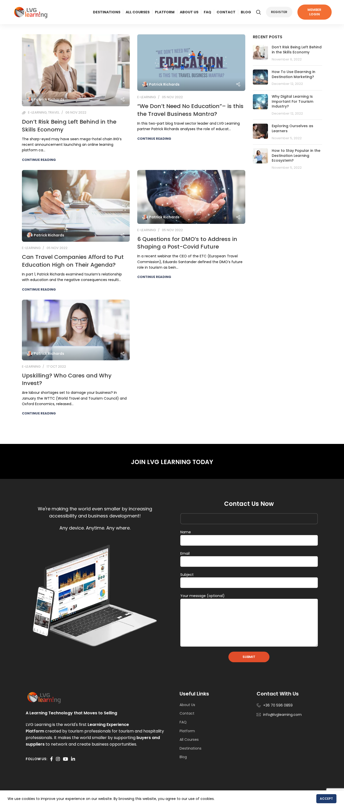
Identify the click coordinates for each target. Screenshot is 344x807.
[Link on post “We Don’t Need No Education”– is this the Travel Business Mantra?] (191, 62)
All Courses (189, 739)
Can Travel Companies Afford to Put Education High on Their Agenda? (73, 261)
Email (185, 553)
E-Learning (37, 112)
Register (279, 12)
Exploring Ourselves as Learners (292, 128)
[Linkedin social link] (73, 759)
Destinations (190, 748)
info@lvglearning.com (282, 714)
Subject (187, 574)
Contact (187, 713)
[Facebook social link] (51, 759)
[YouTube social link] (65, 759)
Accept (326, 798)
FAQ (183, 722)
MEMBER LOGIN (314, 12)
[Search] (258, 12)
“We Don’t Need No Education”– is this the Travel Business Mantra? (190, 110)
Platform (187, 730)
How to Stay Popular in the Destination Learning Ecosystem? (296, 155)
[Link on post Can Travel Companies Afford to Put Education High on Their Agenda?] (76, 206)
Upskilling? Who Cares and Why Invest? (67, 379)
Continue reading (39, 159)
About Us (187, 704)
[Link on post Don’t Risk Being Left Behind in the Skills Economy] (76, 70)
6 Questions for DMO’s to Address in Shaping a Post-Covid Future (187, 243)
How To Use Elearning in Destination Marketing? (293, 74)
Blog (183, 756)
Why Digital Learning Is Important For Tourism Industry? (292, 101)
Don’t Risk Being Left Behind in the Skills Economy (69, 125)
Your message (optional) (202, 595)
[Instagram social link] (57, 759)
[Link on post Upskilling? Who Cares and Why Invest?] (76, 330)
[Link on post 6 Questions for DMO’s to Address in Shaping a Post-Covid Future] (191, 197)
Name (185, 532)
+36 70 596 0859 (278, 705)
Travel (53, 112)
